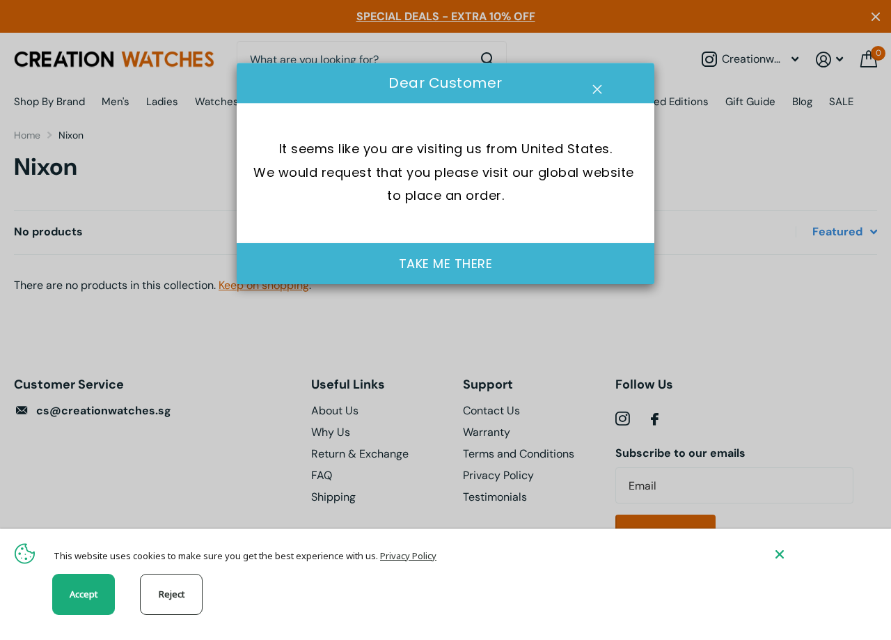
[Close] (823, 554)
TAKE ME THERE (446, 263)
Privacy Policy (408, 555)
